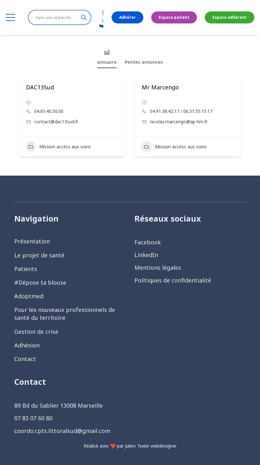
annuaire (107, 62)
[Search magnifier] (83, 17)
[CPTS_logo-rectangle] (101, 17)
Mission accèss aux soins (65, 147)
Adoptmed (28, 296)
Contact (25, 359)
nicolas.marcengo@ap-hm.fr (179, 122)
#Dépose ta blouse (40, 282)
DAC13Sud (40, 87)
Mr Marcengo (160, 87)
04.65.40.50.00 (48, 111)
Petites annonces (144, 62)
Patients (25, 269)
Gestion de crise (36, 331)
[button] (10, 17)
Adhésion (27, 345)
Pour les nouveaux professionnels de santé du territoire (64, 313)
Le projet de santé (39, 255)
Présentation (32, 241)
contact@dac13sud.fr (56, 122)
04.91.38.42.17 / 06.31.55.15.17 (181, 111)
